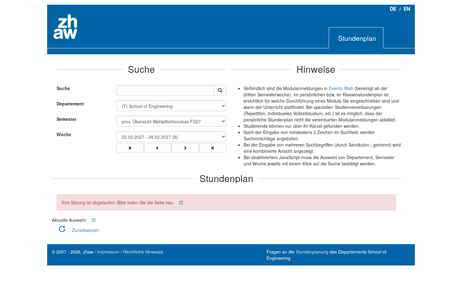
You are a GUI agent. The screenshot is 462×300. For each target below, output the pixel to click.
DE (393, 8)
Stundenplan (357, 38)
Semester (66, 119)
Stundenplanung (312, 252)
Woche (64, 134)
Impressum (108, 252)
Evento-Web (341, 88)
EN (407, 8)
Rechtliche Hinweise (143, 252)
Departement (70, 103)
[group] (130, 148)
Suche (62, 88)
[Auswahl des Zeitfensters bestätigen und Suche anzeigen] (220, 90)
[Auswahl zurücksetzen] (180, 202)
